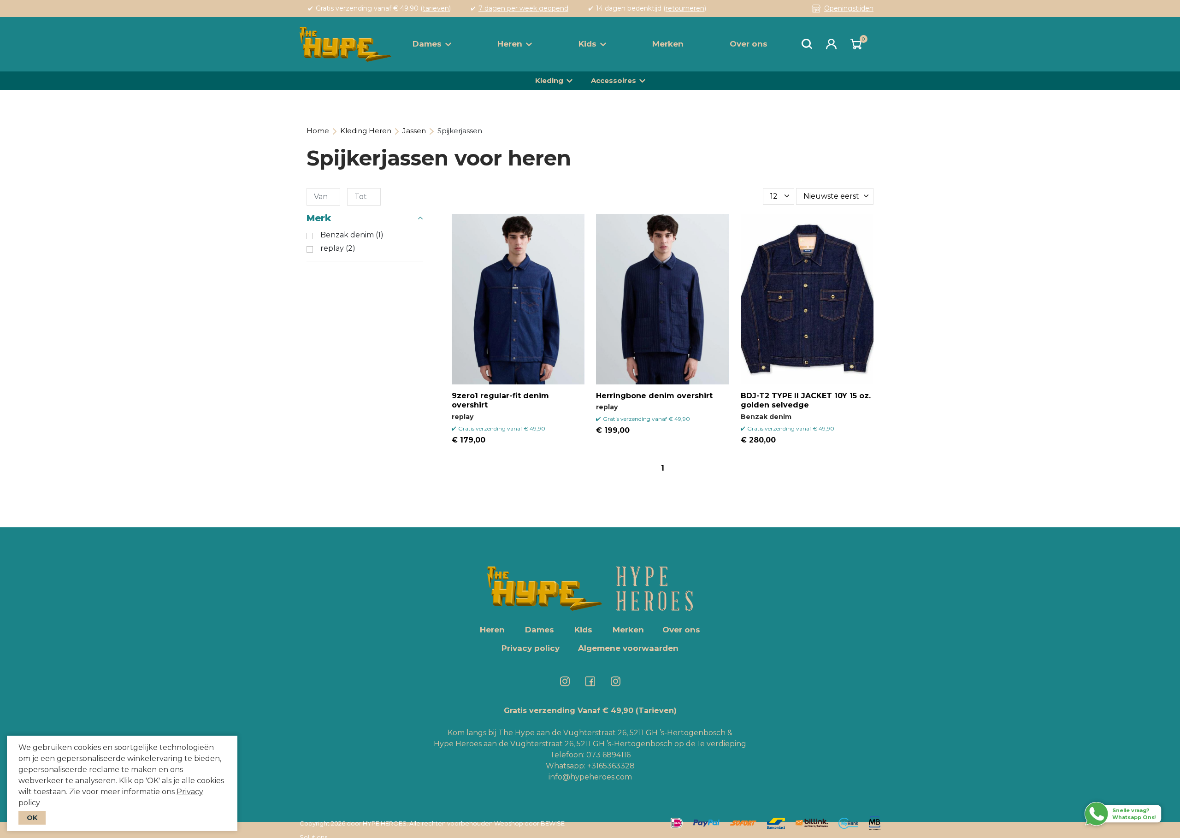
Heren (509, 43)
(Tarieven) (656, 710)
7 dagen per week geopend (523, 8)
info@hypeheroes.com (590, 777)
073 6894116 (608, 754)
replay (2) (337, 248)
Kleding (549, 80)
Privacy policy (531, 648)
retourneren (685, 8)
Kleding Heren (365, 130)
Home (318, 130)
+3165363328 (610, 765)
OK (32, 818)
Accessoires (613, 80)
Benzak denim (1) (352, 235)
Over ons (748, 43)
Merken (668, 43)
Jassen (414, 130)
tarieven (436, 8)
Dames (427, 43)
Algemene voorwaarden (628, 648)
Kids (587, 43)
